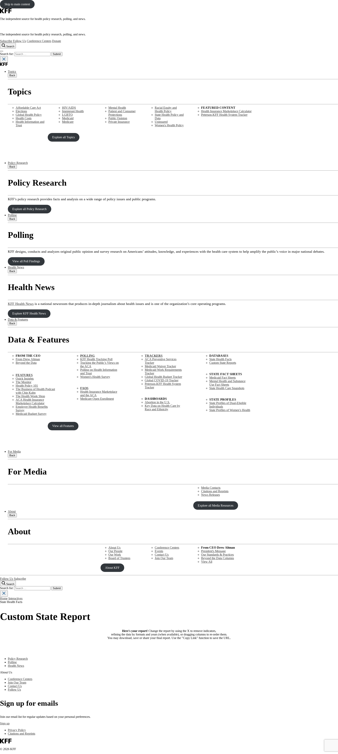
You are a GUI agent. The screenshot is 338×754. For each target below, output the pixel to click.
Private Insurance (119, 121)
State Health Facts (220, 359)
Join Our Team (164, 558)
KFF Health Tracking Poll (96, 359)
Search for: (7, 54)
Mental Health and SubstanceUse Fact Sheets (227, 382)
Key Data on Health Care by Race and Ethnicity (162, 407)
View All (206, 561)
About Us (114, 547)
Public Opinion (117, 118)
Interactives (15, 598)
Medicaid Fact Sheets (222, 377)
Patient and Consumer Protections (122, 113)
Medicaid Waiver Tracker (160, 366)
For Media (14, 451)
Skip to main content (17, 4)
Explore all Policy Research (29, 209)
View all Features (63, 426)
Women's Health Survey (95, 376)
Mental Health (117, 107)
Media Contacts (210, 487)
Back (12, 75)
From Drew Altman (28, 359)
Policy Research (18, 162)
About (12, 511)
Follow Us (19, 41)
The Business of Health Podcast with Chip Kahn (35, 390)
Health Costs (23, 118)
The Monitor (23, 382)
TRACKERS (154, 355)
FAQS (84, 388)
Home (4, 598)
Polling (12, 215)
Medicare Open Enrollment (97, 398)
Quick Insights (25, 378)
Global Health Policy (29, 114)
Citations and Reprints (214, 491)
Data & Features (18, 319)
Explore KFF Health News (29, 313)
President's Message (213, 551)
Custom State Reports (222, 362)
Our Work (114, 554)
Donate (56, 41)
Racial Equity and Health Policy (166, 109)
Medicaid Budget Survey (31, 413)
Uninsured (161, 121)
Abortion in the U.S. (157, 402)
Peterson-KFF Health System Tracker (224, 114)
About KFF (112, 567)
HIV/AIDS (69, 107)
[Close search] (4, 59)
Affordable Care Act (28, 107)
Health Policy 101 (27, 385)
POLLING (87, 355)
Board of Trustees (119, 558)
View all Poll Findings (26, 261)
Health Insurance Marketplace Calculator (226, 111)
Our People (115, 551)
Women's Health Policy (169, 125)
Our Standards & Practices (217, 554)
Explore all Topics (63, 137)
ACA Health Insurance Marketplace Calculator (30, 401)
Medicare (68, 121)
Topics (12, 71)
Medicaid (68, 118)
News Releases (210, 494)
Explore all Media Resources (215, 505)
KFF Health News (21, 304)
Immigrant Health (73, 111)
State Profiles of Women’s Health (229, 410)
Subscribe (6, 41)
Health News (16, 267)
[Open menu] (1, 51)
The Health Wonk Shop (30, 396)
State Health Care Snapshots (226, 388)
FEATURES (24, 375)
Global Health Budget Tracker (163, 376)
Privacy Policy (17, 730)
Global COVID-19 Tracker (161, 380)
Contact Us (162, 554)
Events (159, 551)
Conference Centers (39, 41)
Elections (21, 111)
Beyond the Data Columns (217, 558)
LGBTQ (67, 114)
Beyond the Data (26, 362)
